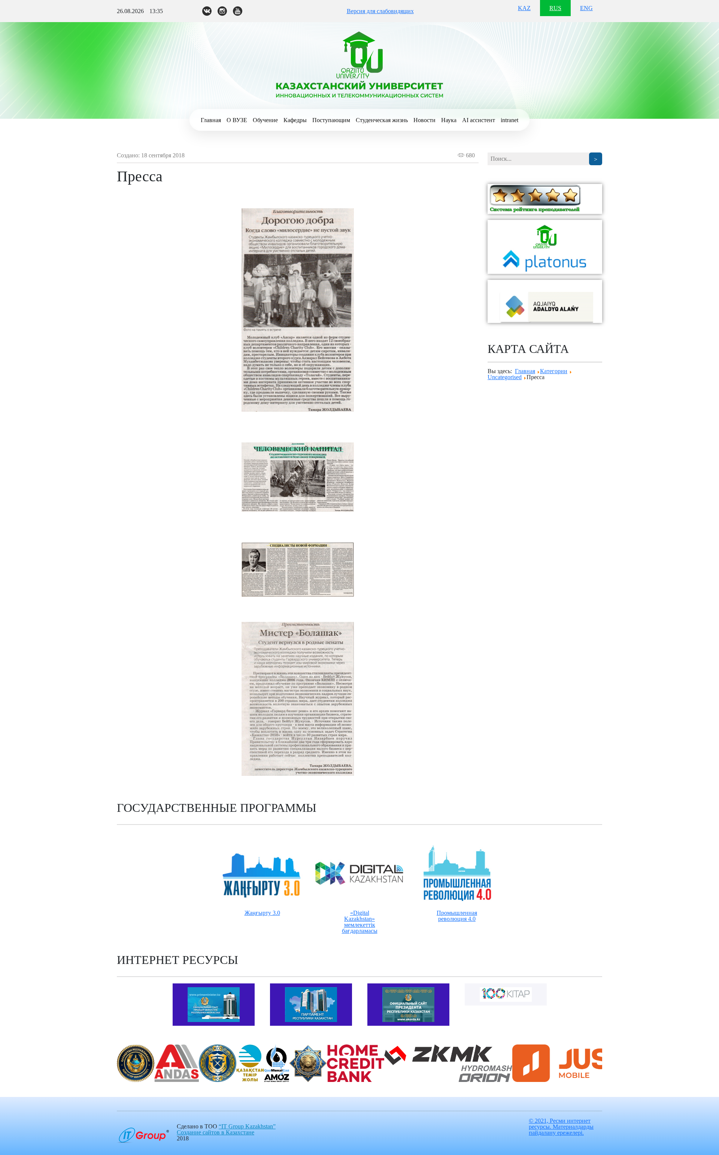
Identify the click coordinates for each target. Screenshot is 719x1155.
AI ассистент (478, 120)
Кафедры (295, 120)
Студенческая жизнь (382, 120)
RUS (555, 8)
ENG (586, 8)
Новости (424, 120)
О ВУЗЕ (237, 120)
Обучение (265, 120)
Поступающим (331, 120)
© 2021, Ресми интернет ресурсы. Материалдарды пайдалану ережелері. (561, 1127)
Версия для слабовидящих (380, 11)
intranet (509, 120)
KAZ (524, 8)
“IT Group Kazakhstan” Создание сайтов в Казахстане (226, 1129)
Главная (211, 120)
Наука (448, 120)
